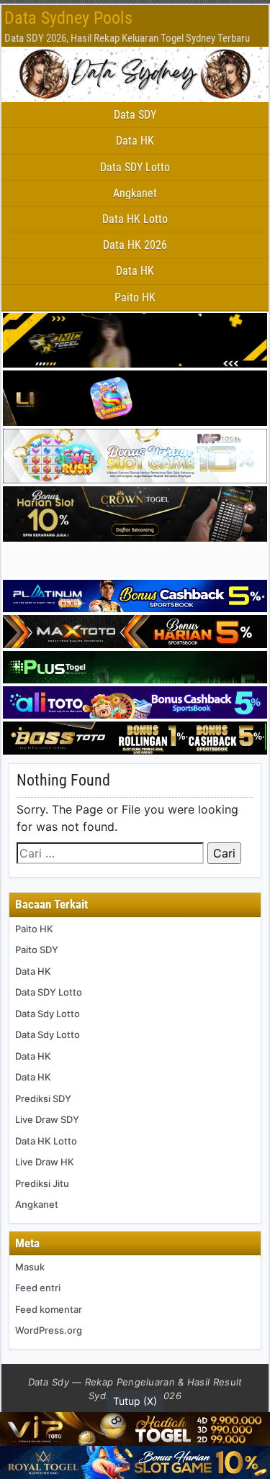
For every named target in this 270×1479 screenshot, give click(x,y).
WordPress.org (48, 1330)
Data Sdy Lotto (47, 1013)
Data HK (135, 140)
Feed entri (37, 1287)
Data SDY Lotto (135, 167)
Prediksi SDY (43, 1098)
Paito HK (135, 297)
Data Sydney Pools (68, 18)
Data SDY (135, 115)
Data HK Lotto (135, 219)
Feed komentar (48, 1309)
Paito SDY (36, 949)
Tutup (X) (135, 1401)
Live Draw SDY (47, 1119)
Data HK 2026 (135, 245)
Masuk (30, 1267)
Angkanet (135, 193)
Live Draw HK (44, 1162)
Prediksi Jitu (42, 1183)
